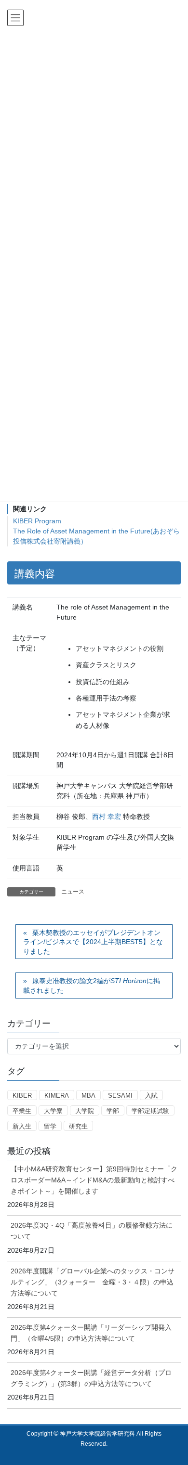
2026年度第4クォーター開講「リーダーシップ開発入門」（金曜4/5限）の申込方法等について (91, 1332)
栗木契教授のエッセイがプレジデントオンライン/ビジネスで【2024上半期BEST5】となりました (93, 942)
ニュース (72, 891)
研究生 (78, 1126)
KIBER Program (37, 521)
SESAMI (120, 1095)
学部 (113, 1111)
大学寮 (53, 1111)
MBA (88, 1095)
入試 (151, 1095)
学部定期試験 (150, 1111)
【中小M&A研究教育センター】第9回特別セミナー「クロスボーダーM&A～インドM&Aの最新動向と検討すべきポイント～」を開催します (94, 1180)
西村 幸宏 (106, 816)
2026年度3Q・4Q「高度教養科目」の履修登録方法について (92, 1230)
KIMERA (56, 1095)
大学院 (84, 1111)
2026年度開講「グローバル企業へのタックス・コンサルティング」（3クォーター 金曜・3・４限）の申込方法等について (93, 1282)
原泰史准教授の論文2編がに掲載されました (91, 985)
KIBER (22, 1095)
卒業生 (22, 1111)
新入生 (22, 1126)
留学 (50, 1126)
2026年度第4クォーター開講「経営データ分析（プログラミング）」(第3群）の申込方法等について (91, 1378)
